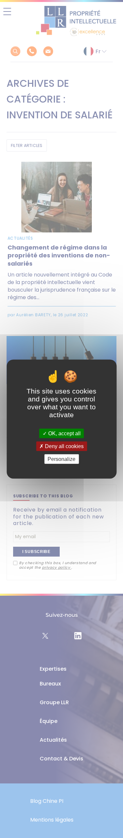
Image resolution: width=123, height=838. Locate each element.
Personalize (61, 459)
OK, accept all (64, 433)
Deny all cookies (64, 446)
